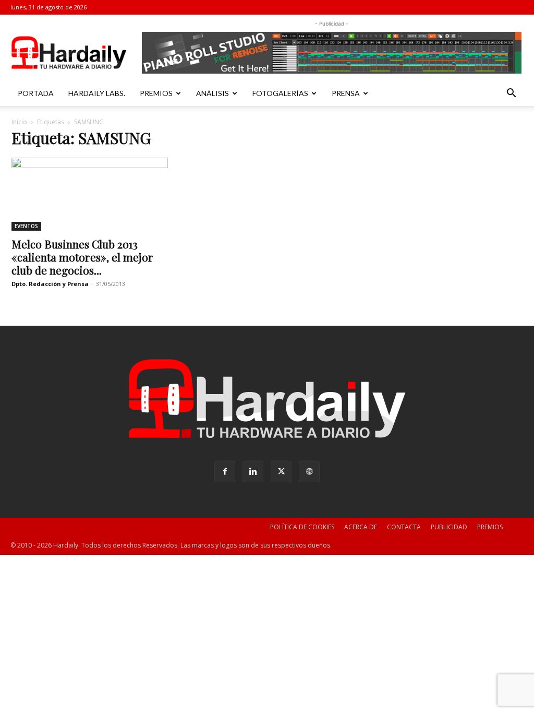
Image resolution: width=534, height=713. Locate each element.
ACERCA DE (360, 526)
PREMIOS (156, 93)
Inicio (19, 121)
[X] (281, 471)
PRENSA (346, 93)
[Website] (309, 471)
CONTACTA (404, 526)
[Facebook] (224, 471)
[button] (511, 94)
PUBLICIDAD (449, 526)
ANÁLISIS (212, 93)
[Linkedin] (252, 471)
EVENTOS (26, 226)
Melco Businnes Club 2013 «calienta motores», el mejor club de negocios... (82, 256)
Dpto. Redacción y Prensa (50, 284)
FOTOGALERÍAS (280, 93)
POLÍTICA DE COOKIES (302, 526)
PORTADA (36, 93)
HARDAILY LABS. (96, 93)
